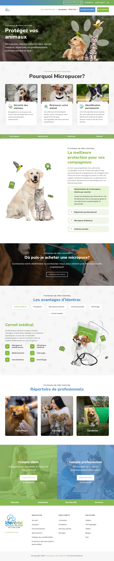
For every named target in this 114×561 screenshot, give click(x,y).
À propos (89, 2)
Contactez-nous (11, 532)
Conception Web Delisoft (55, 556)
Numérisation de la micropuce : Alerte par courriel (87, 190)
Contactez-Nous (57, 274)
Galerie (88, 520)
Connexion (104, 10)
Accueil (35, 520)
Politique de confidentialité (42, 537)
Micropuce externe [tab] (56, 307)
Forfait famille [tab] (57, 313)
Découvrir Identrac (48, 9)
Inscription (28, 478)
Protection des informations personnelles (43, 542)
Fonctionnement (38, 529)
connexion (29, 482)
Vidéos (88, 529)
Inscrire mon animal (87, 10)
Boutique (62, 533)
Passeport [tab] (37, 307)
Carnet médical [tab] (20, 307)
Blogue (88, 533)
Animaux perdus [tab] (77, 307)
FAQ (87, 537)
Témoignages (91, 524)
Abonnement (62, 10)
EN (108, 2)
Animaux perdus (72, 2)
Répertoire (72, 9)
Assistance (100, 2)
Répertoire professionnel (85, 212)
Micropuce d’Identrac (83, 220)
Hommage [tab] (95, 307)
